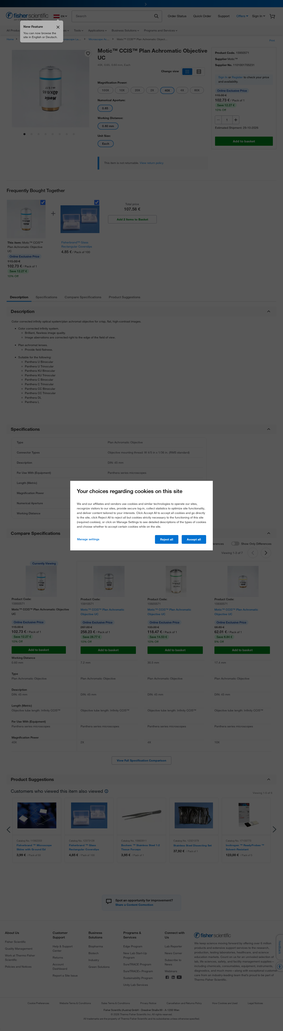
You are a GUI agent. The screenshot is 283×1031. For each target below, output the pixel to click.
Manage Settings (88, 539)
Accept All (194, 539)
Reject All (166, 539)
